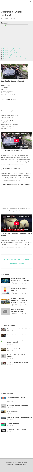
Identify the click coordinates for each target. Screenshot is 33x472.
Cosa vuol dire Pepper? (13, 423)
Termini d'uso (10, 464)
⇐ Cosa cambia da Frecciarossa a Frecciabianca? (16, 259)
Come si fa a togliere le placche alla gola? (18, 362)
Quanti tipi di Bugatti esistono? (11, 48)
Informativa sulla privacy (20, 464)
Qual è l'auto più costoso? (10, 55)
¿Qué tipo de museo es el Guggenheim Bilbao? (19, 417)
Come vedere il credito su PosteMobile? (17, 405)
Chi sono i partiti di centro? (14, 348)
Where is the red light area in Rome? (16, 335)
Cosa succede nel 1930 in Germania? (16, 429)
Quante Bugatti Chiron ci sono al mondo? (14, 57)
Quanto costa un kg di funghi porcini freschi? (19, 328)
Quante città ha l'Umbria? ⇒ (16, 263)
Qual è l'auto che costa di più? (11, 53)
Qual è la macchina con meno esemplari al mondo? (16, 59)
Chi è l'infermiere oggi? (13, 411)
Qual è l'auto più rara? (9, 51)
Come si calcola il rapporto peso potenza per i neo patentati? (19, 300)
